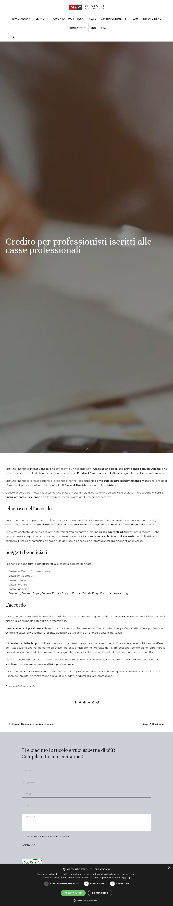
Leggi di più (126, 877)
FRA (103, 27)
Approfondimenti (113, 18)
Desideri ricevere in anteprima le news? (47, 836)
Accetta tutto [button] (73, 892)
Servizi (40, 18)
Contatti (76, 27)
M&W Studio (19, 18)
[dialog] (86, 885)
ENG (93, 27)
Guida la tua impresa (68, 18)
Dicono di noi (152, 18)
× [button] (169, 868)
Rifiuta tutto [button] (100, 892)
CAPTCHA (28, 844)
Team (134, 18)
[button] (86, 900)
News (92, 18)
